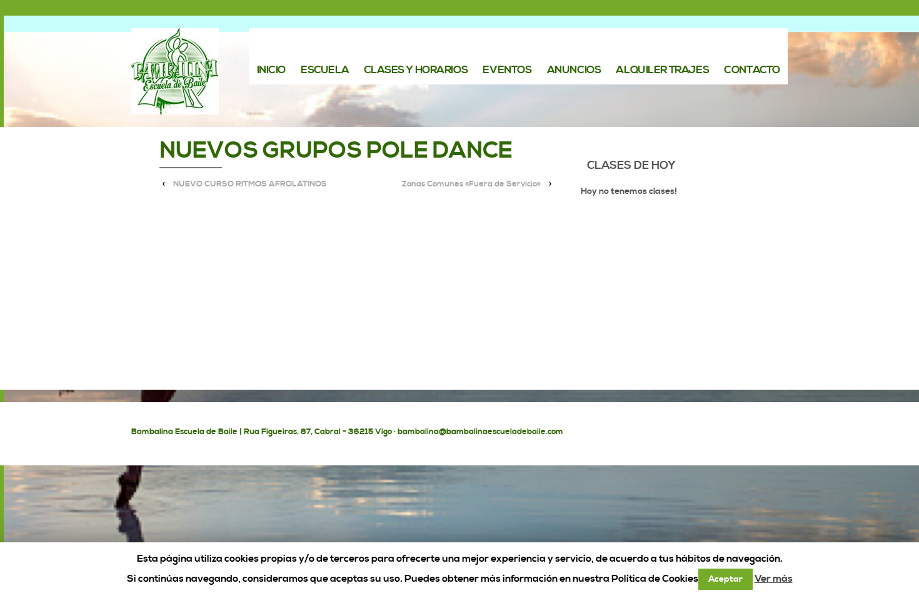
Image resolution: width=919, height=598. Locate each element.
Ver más (774, 578)
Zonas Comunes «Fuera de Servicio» (471, 184)
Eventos (507, 70)
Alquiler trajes (662, 70)
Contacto (752, 70)
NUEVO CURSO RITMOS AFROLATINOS (250, 184)
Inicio (271, 70)
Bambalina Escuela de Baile (184, 432)
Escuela (325, 70)
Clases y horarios (416, 70)
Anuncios (574, 70)
